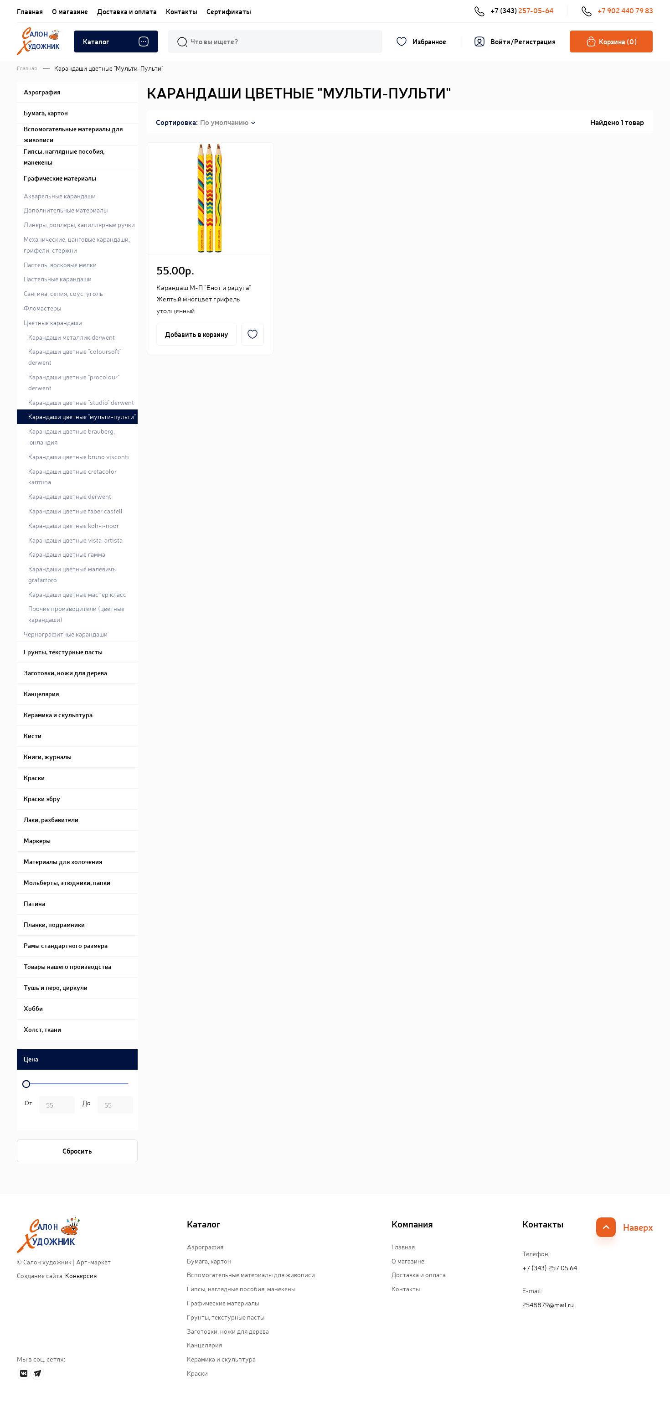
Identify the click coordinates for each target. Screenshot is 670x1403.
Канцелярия (204, 1345)
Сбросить (77, 1150)
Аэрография (205, 1247)
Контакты (181, 11)
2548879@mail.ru (548, 1304)
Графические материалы (223, 1303)
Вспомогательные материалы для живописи (251, 1274)
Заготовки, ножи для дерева (228, 1331)
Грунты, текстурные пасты (225, 1317)
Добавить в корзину (196, 334)
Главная (30, 11)
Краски (197, 1373)
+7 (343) (521, 10)
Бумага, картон (209, 1261)
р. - (26, 1105)
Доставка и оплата (127, 11)
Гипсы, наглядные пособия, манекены (241, 1288)
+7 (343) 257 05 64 (549, 1267)
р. (85, 1105)
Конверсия (81, 1275)
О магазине (70, 11)
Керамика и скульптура (221, 1359)
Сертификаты (228, 11)
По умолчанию (224, 122)
